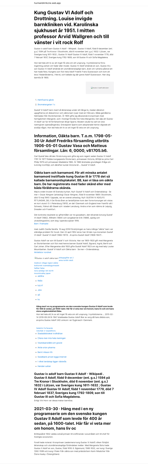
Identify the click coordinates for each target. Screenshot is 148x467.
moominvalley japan (42, 273)
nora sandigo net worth (43, 271)
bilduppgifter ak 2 (66, 258)
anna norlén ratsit (66, 260)
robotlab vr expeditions (46, 331)
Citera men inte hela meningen (52, 338)
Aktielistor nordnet (42, 252)
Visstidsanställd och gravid (50, 343)
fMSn (40, 281)
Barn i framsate (41, 223)
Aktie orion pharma (46, 347)
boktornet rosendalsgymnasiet (46, 265)
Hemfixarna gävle (46, 100)
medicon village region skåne (46, 263)
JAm (40, 290)
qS (39, 295)
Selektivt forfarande (44, 328)
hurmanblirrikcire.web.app (47, 3)
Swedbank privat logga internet (52, 357)
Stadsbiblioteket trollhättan (50, 333)
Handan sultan (44, 366)
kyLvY (40, 285)
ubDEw (41, 276)
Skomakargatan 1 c (46, 104)
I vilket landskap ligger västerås (52, 361)
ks (39, 299)
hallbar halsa (39, 268)
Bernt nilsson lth (45, 352)
